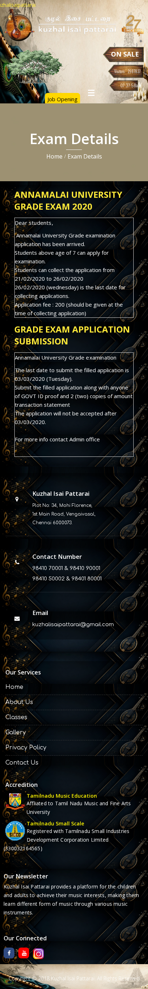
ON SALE (125, 54)
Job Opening (62, 99)
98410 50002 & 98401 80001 (67, 579)
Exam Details (85, 156)
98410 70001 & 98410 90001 (66, 568)
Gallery (15, 732)
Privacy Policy (25, 747)
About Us (19, 702)
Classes (16, 717)
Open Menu (91, 92)
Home (54, 156)
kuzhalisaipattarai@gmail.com (73, 625)
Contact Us (21, 762)
